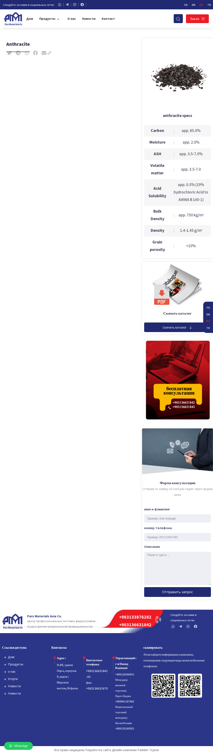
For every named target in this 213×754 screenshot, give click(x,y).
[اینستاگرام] (76, 4)
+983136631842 (135, 625)
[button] (9, 53)
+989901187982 (124, 701)
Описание (152, 546)
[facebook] (83, 4)
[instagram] (189, 626)
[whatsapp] (61, 4)
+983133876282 (135, 617)
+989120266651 (124, 674)
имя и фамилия (157, 509)
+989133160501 (124, 729)
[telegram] (68, 4)
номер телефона (158, 528)
